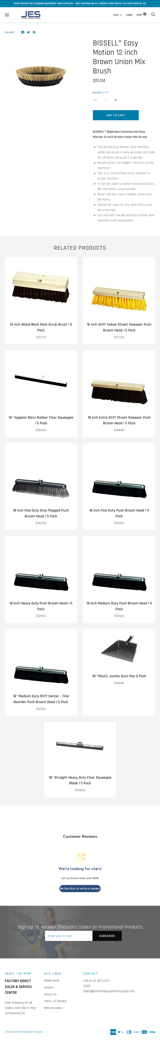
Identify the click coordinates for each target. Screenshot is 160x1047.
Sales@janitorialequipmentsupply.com (109, 991)
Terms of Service (55, 1001)
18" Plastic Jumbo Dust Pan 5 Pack (119, 676)
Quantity (100, 92)
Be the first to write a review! (80, 888)
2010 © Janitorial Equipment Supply (24, 1031)
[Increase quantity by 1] (115, 99)
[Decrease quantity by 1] (95, 99)
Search (48, 987)
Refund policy (53, 1008)
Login (129, 15)
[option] (41, 67)
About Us (50, 994)
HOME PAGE (52, 980)
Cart (141, 15)
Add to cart (115, 115)
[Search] (153, 15)
